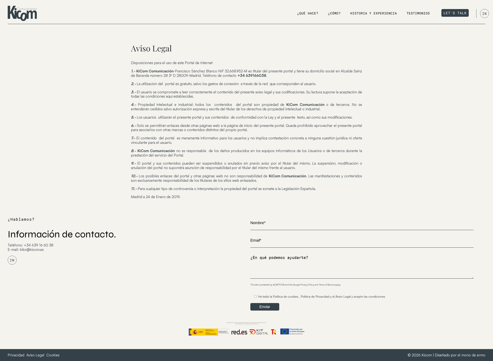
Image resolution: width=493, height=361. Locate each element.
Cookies (53, 355)
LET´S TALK (455, 13)
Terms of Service (326, 284)
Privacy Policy (307, 284)
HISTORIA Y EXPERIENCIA (373, 13)
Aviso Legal (343, 296)
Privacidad (16, 355)
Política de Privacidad (315, 296)
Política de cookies (285, 296)
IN (484, 13)
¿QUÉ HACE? (307, 13)
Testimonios (418, 13)
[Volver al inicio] (22, 13)
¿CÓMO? (334, 13)
